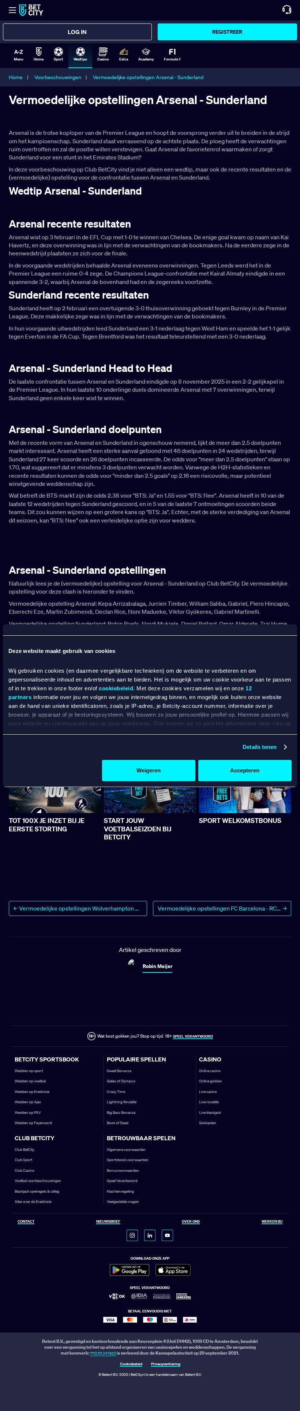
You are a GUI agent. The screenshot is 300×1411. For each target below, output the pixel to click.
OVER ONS (191, 1221)
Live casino (208, 1091)
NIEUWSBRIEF (108, 1221)
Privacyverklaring (165, 1364)
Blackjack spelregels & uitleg (37, 1191)
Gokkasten (207, 1123)
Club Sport (23, 1160)
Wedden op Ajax (28, 1102)
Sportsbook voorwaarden (128, 1160)
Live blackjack (210, 1112)
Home (16, 77)
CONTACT (26, 1221)
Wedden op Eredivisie (32, 1091)
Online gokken (210, 1081)
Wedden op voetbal (30, 1081)
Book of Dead (117, 1123)
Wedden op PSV (28, 1112)
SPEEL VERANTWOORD (193, 1036)
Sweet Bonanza (119, 1071)
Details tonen (260, 747)
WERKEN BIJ (272, 1221)
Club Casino (24, 1170)
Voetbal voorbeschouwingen (38, 1180)
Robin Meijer (157, 966)
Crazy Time (116, 1091)
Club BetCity (24, 1149)
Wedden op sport (29, 1071)
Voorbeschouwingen (57, 77)
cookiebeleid (116, 688)
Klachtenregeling (120, 1191)
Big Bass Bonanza (121, 1112)
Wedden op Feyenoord (33, 1123)
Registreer (227, 31)
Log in (77, 32)
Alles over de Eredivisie (33, 1201)
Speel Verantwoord (122, 1180)
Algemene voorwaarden (126, 1149)
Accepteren (244, 770)
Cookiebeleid (131, 1364)
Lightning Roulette (121, 1102)
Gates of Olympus (121, 1081)
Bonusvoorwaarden (123, 1170)
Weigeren (148, 770)
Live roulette (209, 1102)
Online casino (210, 1071)
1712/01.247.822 (103, 1353)
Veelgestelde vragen (123, 1201)
